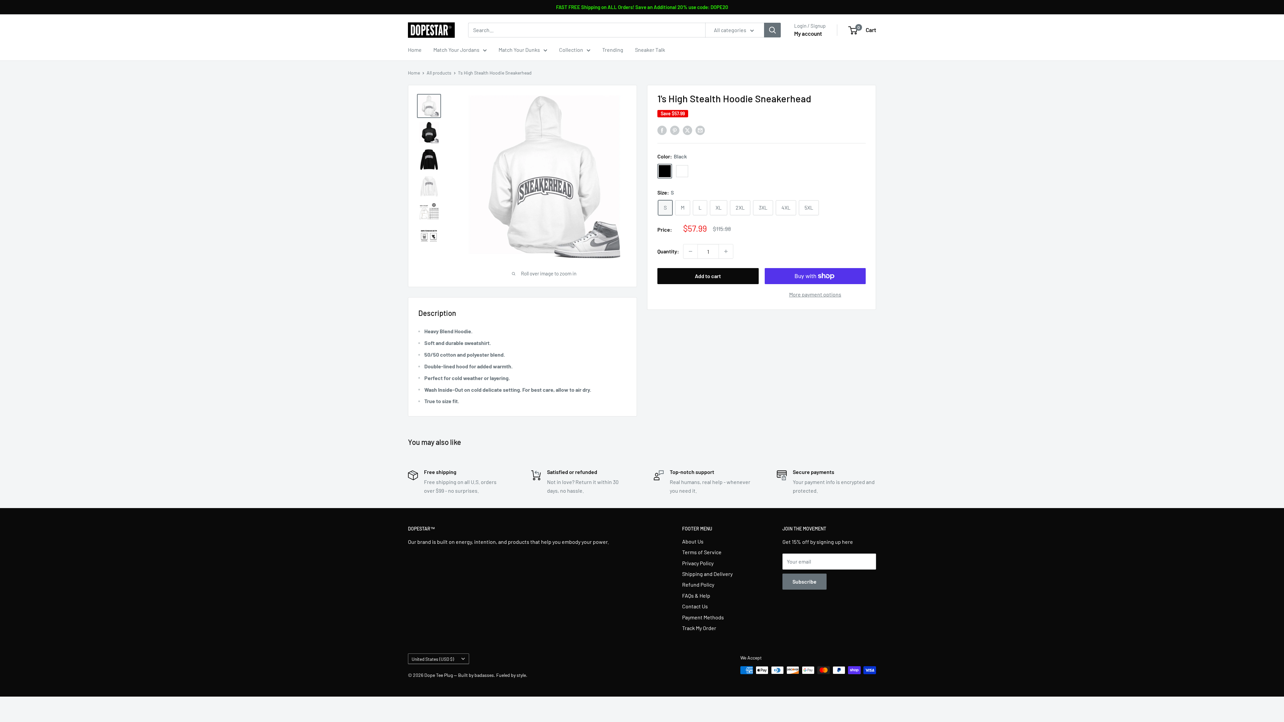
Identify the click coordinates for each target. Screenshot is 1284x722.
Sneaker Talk (650, 49)
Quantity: (668, 251)
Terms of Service (702, 552)
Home (415, 49)
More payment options (815, 294)
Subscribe (804, 581)
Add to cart (708, 276)
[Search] (772, 30)
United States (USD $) (433, 659)
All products (439, 73)
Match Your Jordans (456, 49)
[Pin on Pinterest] (674, 130)
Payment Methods (703, 617)
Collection (571, 49)
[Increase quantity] (726, 251)
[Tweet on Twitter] (687, 130)
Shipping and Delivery (707, 574)
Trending (612, 49)
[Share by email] (700, 130)
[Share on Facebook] (662, 130)
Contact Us (695, 606)
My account (808, 33)
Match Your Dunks (519, 49)
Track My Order (699, 628)
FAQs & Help (696, 595)
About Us (693, 541)
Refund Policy (698, 584)
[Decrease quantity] (690, 251)
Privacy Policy (698, 563)
